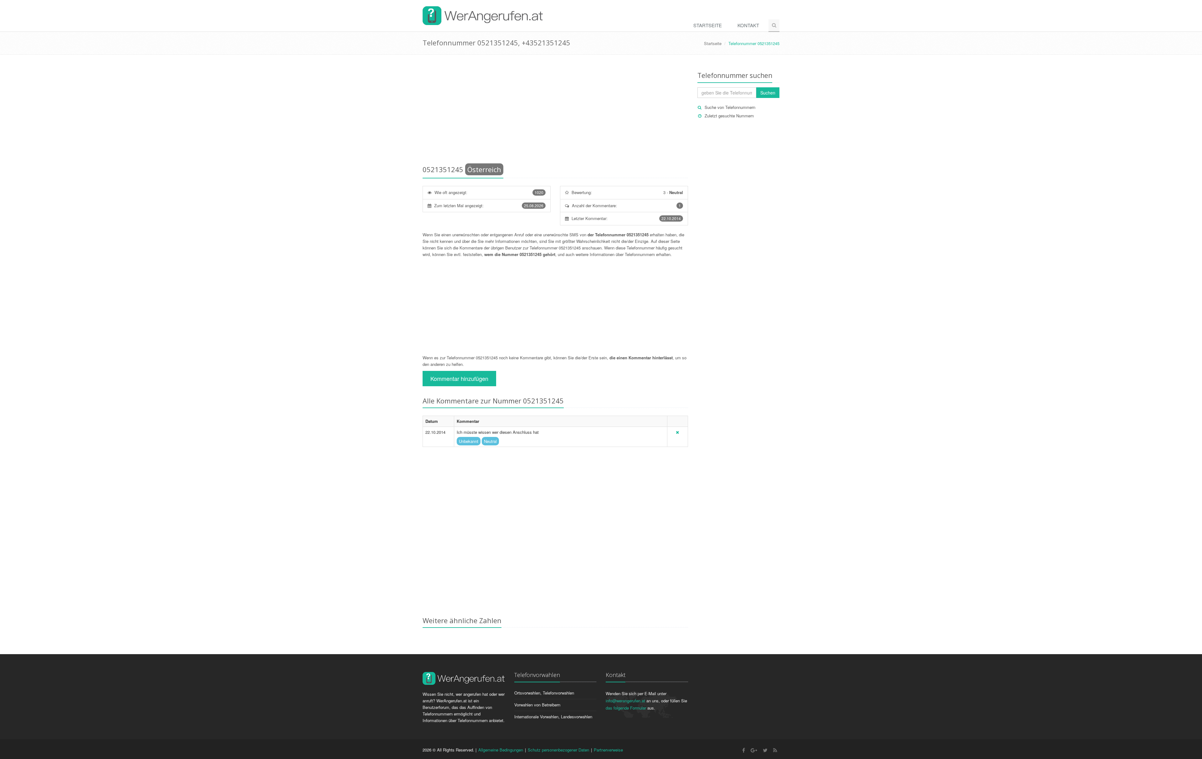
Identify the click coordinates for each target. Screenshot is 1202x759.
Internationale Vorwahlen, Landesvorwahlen (553, 717)
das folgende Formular (626, 708)
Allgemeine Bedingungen (500, 750)
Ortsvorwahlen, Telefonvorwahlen (544, 693)
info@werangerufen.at (625, 701)
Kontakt (748, 25)
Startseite (707, 25)
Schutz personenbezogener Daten (558, 750)
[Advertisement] (555, 111)
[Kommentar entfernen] (677, 432)
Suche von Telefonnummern (730, 107)
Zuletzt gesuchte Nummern (729, 116)
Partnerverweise (608, 750)
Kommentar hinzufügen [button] (459, 378)
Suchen (767, 93)
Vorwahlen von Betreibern (537, 705)
